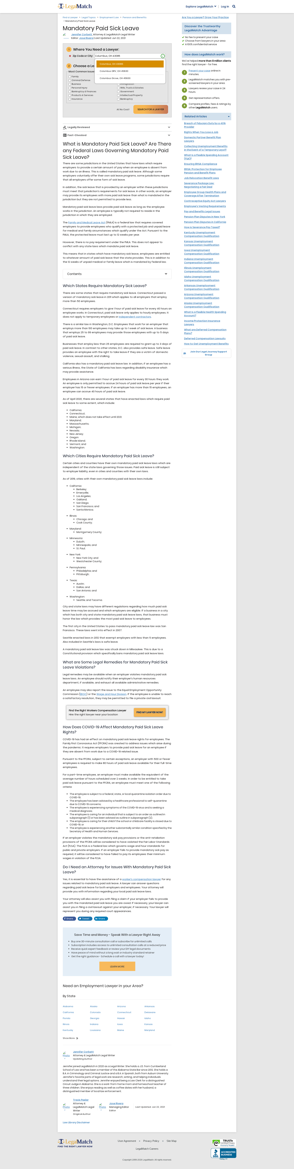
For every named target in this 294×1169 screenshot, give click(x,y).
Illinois (66, 1024)
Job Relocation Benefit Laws (201, 178)
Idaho (147, 1018)
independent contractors (135, 316)
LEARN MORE (117, 966)
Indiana (94, 1024)
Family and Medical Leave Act (86, 222)
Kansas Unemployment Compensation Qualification (201, 243)
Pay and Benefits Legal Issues (202, 211)
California (68, 1012)
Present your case (199, 70)
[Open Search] (234, 6)
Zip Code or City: (83, 56)
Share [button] (69, 918)
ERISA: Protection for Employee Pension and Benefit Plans (203, 170)
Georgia (94, 1018)
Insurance (77, 98)
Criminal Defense (81, 80)
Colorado (95, 1012)
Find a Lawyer (70, 17)
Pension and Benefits (134, 17)
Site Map (171, 1140)
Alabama (68, 1006)
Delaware (150, 1012)
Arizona (121, 1006)
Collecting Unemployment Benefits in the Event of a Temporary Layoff (205, 148)
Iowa (120, 1024)
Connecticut (124, 1012)
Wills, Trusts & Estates (132, 87)
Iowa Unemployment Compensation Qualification (201, 251)
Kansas (148, 1024)
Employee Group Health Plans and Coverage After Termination (205, 193)
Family (75, 76)
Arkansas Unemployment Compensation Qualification (201, 287)
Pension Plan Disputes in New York (204, 216)
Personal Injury (79, 87)
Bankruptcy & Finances (84, 91)
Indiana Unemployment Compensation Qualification (201, 260)
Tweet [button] (85, 918)
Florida (66, 1018)
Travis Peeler (81, 1100)
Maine (120, 1030)
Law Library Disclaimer (76, 1122)
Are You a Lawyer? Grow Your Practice (205, 17)
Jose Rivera (86, 38)
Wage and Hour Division (111, 694)
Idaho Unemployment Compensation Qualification (201, 278)
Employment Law (109, 17)
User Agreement (127, 1140)
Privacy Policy (151, 1140)
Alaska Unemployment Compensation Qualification (201, 304)
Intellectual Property (131, 95)
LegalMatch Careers (147, 1148)
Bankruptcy (126, 98)
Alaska (93, 1006)
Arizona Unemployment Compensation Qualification (201, 296)
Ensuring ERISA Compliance (200, 164)
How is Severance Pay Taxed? (202, 227)
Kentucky (68, 1030)
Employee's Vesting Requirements (205, 206)
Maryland (149, 1030)
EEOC (83, 694)
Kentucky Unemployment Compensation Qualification (201, 234)
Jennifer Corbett (81, 34)
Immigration (127, 84)
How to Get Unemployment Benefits (206, 343)
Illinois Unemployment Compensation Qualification (201, 269)
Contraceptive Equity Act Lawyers (205, 201)
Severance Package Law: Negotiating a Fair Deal (199, 185)
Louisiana (95, 1030)
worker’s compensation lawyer (141, 879)
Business (76, 84)
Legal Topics (89, 17)
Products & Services (82, 95)
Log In (225, 6)
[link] (186, 363)
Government (127, 91)
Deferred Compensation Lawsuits (205, 338)
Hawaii (121, 1018)
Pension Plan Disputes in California (205, 222)
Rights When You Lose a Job (201, 132)
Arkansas (149, 1006)
